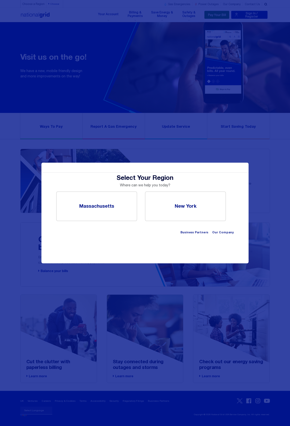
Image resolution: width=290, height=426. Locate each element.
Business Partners (195, 232)
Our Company (223, 232)
